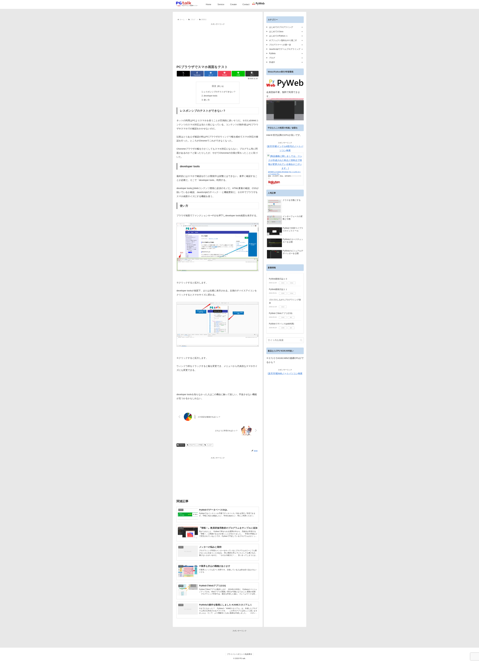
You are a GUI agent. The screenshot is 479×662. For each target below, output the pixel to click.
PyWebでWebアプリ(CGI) (280, 313)
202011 (181, 445)
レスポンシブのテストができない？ (220, 92)
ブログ (272, 58)
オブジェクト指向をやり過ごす (283, 40)
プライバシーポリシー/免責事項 (239, 654)
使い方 (207, 100)
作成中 (272, 62)
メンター (209, 445)
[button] (252, 73)
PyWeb (272, 53)
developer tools (210, 96)
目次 (214, 86)
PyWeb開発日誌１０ (278, 279)
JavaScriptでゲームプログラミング (284, 49)
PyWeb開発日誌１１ (278, 289)
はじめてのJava (276, 31)
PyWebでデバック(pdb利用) (281, 324)
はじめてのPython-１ (278, 36)
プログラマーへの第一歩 (280, 45)
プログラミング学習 (195, 445)
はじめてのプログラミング (281, 27)
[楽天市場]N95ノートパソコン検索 (285, 373)
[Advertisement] (218, 43)
